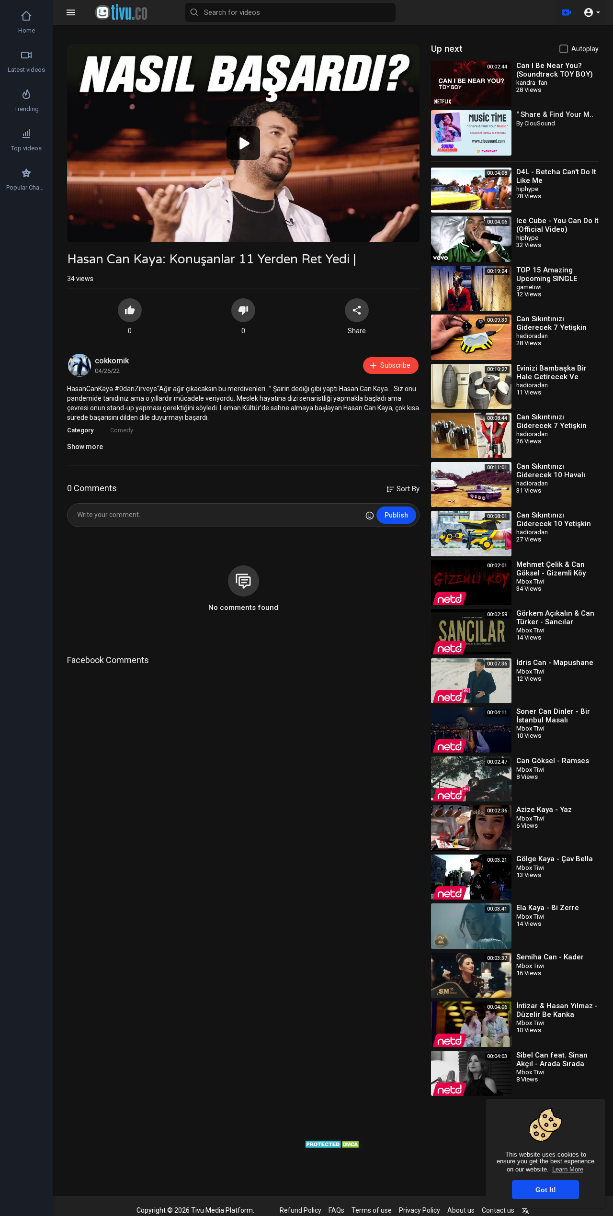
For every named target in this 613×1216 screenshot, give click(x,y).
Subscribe (395, 365)
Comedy (121, 430)
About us (461, 1210)
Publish (396, 515)
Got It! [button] (545, 1189)
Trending (26, 109)
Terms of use (372, 1210)
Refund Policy (300, 1210)
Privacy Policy (419, 1210)
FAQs (336, 1210)
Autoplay (585, 49)
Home (26, 30)
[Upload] (566, 12)
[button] (591, 12)
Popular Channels (26, 187)
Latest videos (26, 69)
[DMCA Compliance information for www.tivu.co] (333, 1143)
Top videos (26, 148)
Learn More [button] (567, 1169)
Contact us (498, 1210)
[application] (243, 143)
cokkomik (112, 360)
